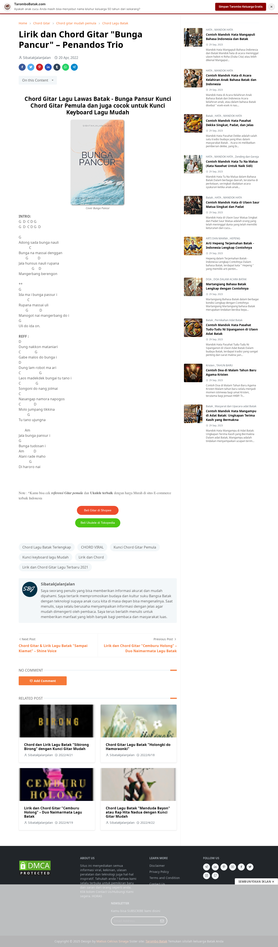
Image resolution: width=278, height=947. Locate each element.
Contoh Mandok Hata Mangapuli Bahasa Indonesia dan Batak (230, 36)
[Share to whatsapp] (65, 67)
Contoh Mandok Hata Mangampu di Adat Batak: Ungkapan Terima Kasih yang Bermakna (231, 415)
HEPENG (235, 238)
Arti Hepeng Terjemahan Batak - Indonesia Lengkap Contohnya (230, 245)
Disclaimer (157, 866)
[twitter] (250, 867)
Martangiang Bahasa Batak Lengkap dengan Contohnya (227, 286)
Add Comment (45, 681)
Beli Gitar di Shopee (97, 510)
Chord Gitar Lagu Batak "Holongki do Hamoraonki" (138, 746)
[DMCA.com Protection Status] (35, 868)
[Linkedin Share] (48, 67)
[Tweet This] (30, 67)
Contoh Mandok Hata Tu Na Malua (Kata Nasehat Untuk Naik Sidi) (232, 163)
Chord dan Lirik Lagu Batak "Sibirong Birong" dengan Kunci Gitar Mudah (56, 746)
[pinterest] (223, 867)
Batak (209, 116)
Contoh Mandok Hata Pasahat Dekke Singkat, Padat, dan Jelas (229, 122)
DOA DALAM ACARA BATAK (230, 279)
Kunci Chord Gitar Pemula (135, 547)
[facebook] (241, 867)
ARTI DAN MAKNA (217, 238)
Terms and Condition (164, 878)
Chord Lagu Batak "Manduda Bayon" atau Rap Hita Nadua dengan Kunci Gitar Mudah (138, 812)
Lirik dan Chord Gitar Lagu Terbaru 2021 (55, 567)
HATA (209, 30)
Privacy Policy (159, 872)
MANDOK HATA (223, 30)
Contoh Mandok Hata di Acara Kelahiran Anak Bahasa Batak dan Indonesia (231, 79)
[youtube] (232, 867)
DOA (209, 279)
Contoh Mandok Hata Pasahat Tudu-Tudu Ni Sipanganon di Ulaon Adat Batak (232, 329)
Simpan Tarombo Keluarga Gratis (241, 6)
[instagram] (206, 875)
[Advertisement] (139, 915)
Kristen (210, 365)
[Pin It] (39, 67)
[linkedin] (215, 867)
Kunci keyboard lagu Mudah (45, 557)
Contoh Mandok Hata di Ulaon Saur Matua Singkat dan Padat (232, 204)
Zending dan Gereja (247, 156)
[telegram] (206, 867)
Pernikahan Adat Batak (228, 320)
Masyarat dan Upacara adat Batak (235, 406)
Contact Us (157, 884)
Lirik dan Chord (91, 557)
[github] (215, 875)
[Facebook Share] (22, 67)
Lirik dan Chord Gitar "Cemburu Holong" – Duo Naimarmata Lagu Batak (53, 812)
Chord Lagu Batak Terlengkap (46, 547)
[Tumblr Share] (56, 67)
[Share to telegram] (74, 67)
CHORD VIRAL (92, 547)
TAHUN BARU (224, 365)
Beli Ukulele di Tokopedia (98, 522)
